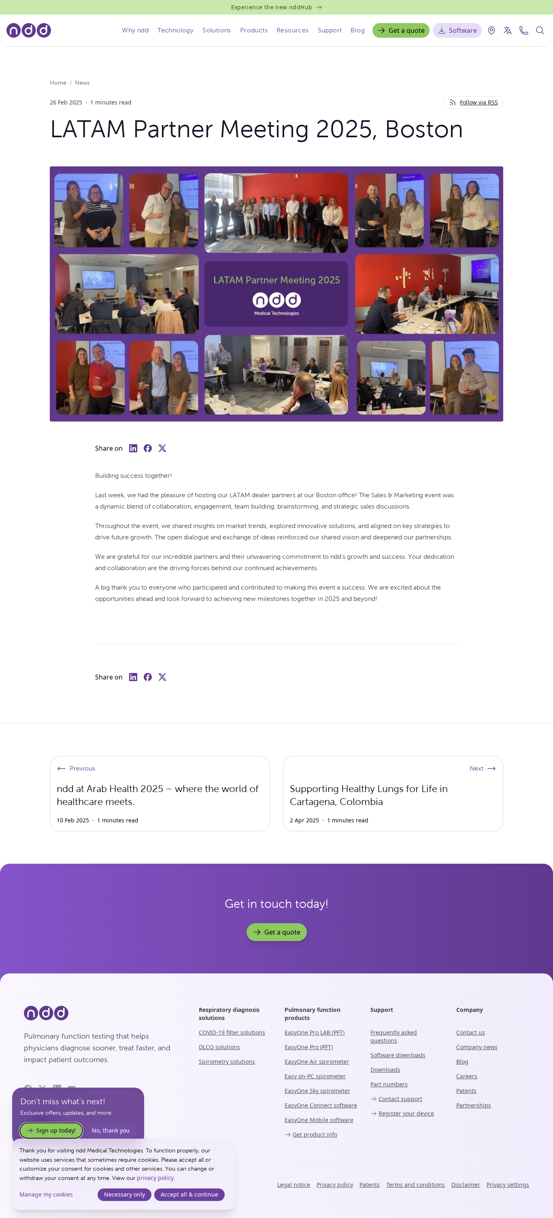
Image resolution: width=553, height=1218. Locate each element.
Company (469, 1010)
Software (463, 30)
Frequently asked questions (393, 1036)
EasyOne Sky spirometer (317, 1090)
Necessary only (124, 1194)
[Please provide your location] (491, 30)
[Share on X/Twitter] (162, 448)
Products (254, 30)
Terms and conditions (415, 1184)
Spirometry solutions (227, 1061)
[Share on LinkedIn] (133, 448)
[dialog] (123, 1174)
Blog (358, 30)
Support (330, 30)
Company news (477, 1047)
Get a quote (407, 30)
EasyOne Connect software (321, 1105)
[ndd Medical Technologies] (101, 1013)
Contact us (470, 1032)
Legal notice (293, 1184)
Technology (175, 30)
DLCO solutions (219, 1047)
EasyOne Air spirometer (317, 1061)
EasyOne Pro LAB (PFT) (315, 1032)
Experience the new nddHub (272, 7)
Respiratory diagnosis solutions (229, 1014)
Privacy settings (508, 1184)
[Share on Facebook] (148, 448)
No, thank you (111, 1130)
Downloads (385, 1069)
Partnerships (473, 1105)
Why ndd (135, 30)
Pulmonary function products (312, 1014)
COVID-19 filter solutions (232, 1032)
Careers (466, 1076)
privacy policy (155, 1178)
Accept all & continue (189, 1194)
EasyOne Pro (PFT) (309, 1047)
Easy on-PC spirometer (315, 1076)
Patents (466, 1090)
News (82, 82)
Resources (292, 30)
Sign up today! (56, 1130)
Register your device (406, 1113)
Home (58, 82)
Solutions (216, 30)
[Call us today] (523, 30)
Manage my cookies (46, 1194)
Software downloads (397, 1055)
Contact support (400, 1099)
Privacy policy (335, 1184)
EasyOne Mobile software (319, 1120)
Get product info (315, 1134)
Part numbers (389, 1084)
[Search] (540, 30)
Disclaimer (465, 1184)
